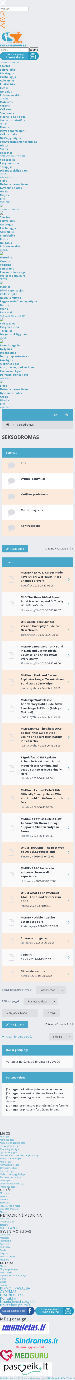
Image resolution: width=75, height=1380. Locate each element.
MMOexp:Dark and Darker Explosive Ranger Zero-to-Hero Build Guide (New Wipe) (42, 679)
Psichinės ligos (7, 1171)
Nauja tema (17, 549)
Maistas (3, 1266)
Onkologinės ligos (8, 1167)
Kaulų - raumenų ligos (10, 1158)
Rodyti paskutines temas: (28, 990)
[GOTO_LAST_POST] (69, 580)
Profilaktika (5, 1247)
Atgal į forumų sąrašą (19, 1036)
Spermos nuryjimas (34, 938)
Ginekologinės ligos (9, 1149)
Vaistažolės (5, 1218)
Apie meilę (5, 1244)
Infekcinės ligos (7, 1186)
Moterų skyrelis (32, 510)
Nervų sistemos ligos (9, 1164)
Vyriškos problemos (34, 494)
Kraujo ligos (5, 1161)
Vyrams (3, 1196)
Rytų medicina (7, 1221)
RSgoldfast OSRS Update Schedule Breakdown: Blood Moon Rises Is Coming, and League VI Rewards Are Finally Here (41, 766)
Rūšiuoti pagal (24, 1001)
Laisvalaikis (5, 1234)
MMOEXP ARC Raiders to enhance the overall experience (37, 872)
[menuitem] (66, 415)
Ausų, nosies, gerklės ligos (12, 1142)
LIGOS (3, 174)
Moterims (4, 1193)
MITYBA (3, 123)
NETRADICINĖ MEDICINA (12, 156)
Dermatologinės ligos (10, 1146)
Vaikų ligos (5, 1180)
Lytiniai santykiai (33, 479)
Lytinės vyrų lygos (8, 1152)
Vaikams (4, 1199)
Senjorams (5, 1202)
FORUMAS (5, 202)
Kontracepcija (30, 526)
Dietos (3, 1278)
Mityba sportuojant (9, 1269)
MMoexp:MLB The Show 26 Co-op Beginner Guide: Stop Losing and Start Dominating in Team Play (42, 735)
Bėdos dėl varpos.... (34, 971)
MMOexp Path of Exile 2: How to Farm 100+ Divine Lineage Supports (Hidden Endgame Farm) (41, 825)
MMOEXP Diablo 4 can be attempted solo (38, 919)
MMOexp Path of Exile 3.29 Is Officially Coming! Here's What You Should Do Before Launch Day (42, 796)
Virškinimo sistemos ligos (12, 1183)
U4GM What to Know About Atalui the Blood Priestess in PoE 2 (41, 897)
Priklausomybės (7, 1256)
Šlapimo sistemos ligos (10, 1177)
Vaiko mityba (6, 1272)
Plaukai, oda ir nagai (10, 1205)
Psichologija (5, 1240)
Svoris (3, 1281)
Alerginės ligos (7, 1139)
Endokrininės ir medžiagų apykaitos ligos (20, 1155)
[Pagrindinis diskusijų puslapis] (7, 425)
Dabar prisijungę (17, 1050)
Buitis (3, 1250)
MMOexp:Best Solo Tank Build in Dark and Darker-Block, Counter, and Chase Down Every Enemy (42, 653)
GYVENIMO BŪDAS (9, 62)
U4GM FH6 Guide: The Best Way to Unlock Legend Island (42, 850)
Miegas (3, 1212)
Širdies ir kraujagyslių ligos (12, 1174)
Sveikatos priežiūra (9, 1208)
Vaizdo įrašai (6, 177)
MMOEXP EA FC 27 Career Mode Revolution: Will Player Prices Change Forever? (42, 577)
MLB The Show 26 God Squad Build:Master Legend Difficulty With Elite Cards (42, 601)
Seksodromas (25, 424)
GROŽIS (4, 98)
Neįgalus (4, 1253)
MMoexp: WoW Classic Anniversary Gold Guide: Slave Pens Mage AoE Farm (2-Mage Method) (41, 706)
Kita (23, 463)
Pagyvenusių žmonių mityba (13, 1275)
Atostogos (4, 1237)
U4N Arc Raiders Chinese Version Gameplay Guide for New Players (40, 626)
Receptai (4, 1284)
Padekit (26, 954)
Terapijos (4, 1224)
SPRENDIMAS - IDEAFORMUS (60, 1378)
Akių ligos (4, 1136)
